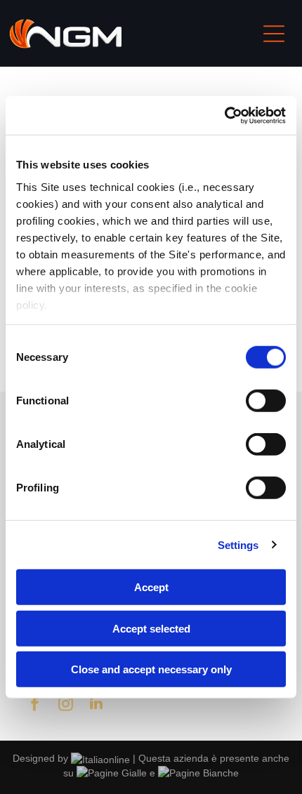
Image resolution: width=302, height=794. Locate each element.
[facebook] (34, 705)
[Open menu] (273, 33)
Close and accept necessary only (151, 669)
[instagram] (65, 705)
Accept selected (151, 628)
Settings (238, 544)
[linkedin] (96, 705)
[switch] (266, 401)
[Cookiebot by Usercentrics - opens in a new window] (224, 115)
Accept (151, 587)
